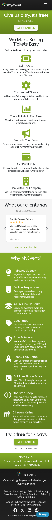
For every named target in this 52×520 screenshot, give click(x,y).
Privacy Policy (34, 504)
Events (7, 491)
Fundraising (19, 491)
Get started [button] (26, 28)
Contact (41, 501)
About (9, 501)
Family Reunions (30, 494)
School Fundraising (38, 491)
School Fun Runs (26, 496)
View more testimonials (26, 247)
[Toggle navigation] (45, 5)
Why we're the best (25, 501)
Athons (44, 494)
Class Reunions (11, 494)
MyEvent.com (19, 515)
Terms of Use (18, 504)
